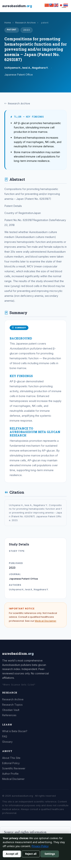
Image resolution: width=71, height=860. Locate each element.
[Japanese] (61, 5)
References (9, 715)
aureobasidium (17, 6)
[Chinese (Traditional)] (51, 5)
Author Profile (10, 773)
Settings (50, 853)
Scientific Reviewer (13, 768)
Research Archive (25, 22)
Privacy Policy (40, 846)
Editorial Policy (11, 763)
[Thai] (66, 5)
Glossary (7, 741)
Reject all (30, 853)
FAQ (4, 736)
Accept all (12, 853)
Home (7, 22)
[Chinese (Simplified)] (47, 5)
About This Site (11, 757)
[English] (56, 5)
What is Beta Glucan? (14, 731)
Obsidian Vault (10, 709)
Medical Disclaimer (45, 620)
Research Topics (12, 704)
